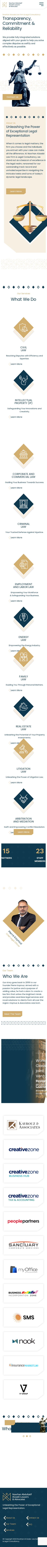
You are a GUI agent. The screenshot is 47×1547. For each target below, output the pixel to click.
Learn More (16, 191)
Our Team (11, 1523)
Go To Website (23, 1125)
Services (10, 1530)
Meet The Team (12, 1014)
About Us (10, 1517)
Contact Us (12, 97)
